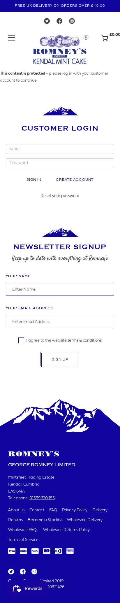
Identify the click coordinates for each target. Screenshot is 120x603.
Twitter (10, 571)
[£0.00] (104, 40)
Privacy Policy (74, 510)
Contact (36, 510)
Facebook (22, 571)
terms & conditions (85, 340)
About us (16, 510)
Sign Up (60, 359)
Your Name (18, 276)
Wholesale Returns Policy (66, 530)
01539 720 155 (42, 498)
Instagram (34, 571)
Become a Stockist (45, 520)
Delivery (99, 510)
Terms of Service (23, 540)
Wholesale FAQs (23, 530)
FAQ (53, 510)
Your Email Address (30, 308)
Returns (15, 520)
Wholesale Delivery (85, 520)
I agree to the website (64, 340)
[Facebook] (59, 22)
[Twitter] (47, 22)
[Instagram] (72, 22)
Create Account (74, 180)
